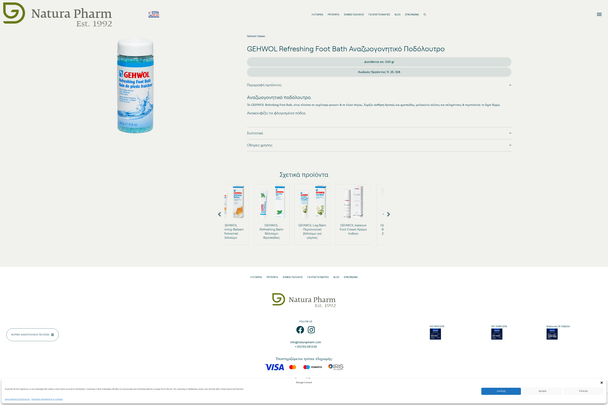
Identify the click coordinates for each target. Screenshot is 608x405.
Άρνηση (542, 391)
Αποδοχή (501, 391)
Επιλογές (583, 391)
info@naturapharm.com (305, 342)
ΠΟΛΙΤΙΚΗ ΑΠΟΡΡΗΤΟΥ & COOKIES (47, 399)
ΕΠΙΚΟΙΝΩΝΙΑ (412, 14)
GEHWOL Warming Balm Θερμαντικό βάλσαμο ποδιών (365, 229)
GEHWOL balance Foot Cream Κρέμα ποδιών (324, 229)
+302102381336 (306, 346)
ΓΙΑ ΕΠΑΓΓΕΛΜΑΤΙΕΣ (379, 14)
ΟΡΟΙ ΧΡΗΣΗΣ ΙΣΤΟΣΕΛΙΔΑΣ (17, 399)
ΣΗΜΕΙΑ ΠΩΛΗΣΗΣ (354, 14)
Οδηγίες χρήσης (259, 145)
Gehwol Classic (256, 36)
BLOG (398, 14)
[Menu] (599, 14)
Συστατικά (255, 133)
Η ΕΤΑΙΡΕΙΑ (317, 14)
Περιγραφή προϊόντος (264, 85)
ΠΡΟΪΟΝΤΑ (333, 14)
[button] (601, 382)
